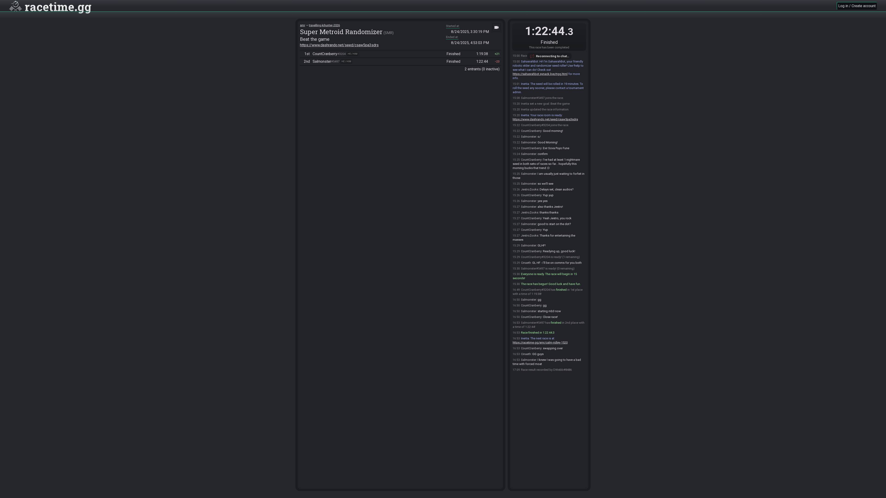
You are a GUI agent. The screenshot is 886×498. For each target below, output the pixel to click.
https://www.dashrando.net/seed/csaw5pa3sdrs (339, 45)
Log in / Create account (857, 6)
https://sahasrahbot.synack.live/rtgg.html (540, 74)
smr (302, 25)
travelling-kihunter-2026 (324, 25)
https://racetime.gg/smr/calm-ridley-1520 (540, 342)
